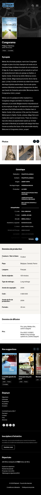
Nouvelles (5, 404)
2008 (21, 381)
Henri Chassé (25, 230)
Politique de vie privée (28, 487)
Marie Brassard (26, 222)
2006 (3, 47)
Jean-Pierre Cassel (27, 226)
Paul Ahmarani (26, 211)
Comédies (10, 50)
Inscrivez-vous (8, 447)
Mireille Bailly (26, 219)
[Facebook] (4, 426)
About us (4, 420)
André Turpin (25, 181)
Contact (4, 415)
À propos (4, 413)
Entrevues (5, 399)
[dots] (13, 426)
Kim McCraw (25, 192)
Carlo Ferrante (26, 241)
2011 (37, 379)
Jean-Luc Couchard (27, 234)
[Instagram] (7, 426)
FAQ (3, 418)
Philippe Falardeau (8, 46)
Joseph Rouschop (27, 197)
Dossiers (4, 406)
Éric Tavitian (25, 202)
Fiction (4, 50)
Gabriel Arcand (26, 215)
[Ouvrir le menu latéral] (37, 6)
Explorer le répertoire (8, 466)
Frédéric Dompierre (27, 238)
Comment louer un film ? (9, 411)
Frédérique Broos (27, 185)
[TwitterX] (10, 426)
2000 (4, 381)
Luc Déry (24, 189)
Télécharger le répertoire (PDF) (11, 473)
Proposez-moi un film (8, 471)
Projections (5, 401)
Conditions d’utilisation (13, 487)
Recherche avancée (7, 469)
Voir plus (31, 239)
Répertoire (5, 397)
